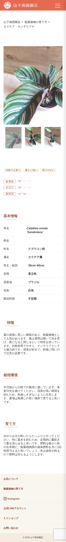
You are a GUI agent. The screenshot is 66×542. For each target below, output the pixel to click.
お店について (11, 478)
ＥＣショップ (11, 518)
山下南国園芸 (12, 22)
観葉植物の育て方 (36, 22)
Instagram (14, 498)
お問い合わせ (11, 528)
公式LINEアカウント (15, 508)
